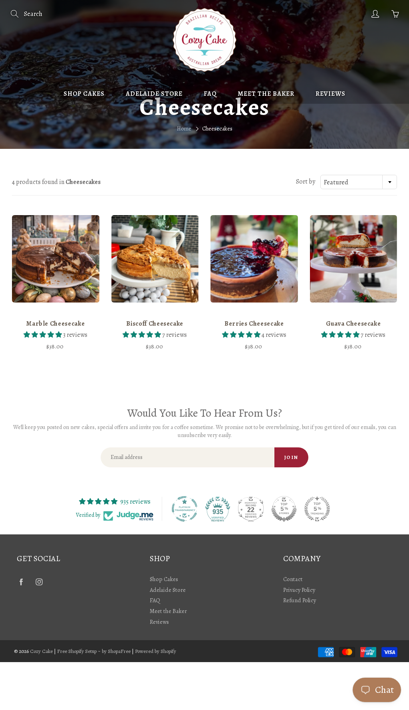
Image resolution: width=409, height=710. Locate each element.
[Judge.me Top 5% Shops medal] (284, 509)
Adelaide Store (154, 93)
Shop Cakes (84, 93)
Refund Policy (299, 600)
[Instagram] (39, 582)
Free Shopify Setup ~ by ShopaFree (94, 651)
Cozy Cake (41, 651)
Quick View (55, 258)
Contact (293, 579)
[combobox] (358, 182)
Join (291, 457)
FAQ (210, 93)
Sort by (305, 181)
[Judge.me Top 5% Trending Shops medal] (317, 509)
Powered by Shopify (155, 651)
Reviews (330, 93)
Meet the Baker (266, 93)
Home (184, 129)
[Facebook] (21, 582)
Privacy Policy (299, 590)
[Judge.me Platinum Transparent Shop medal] (184, 509)
